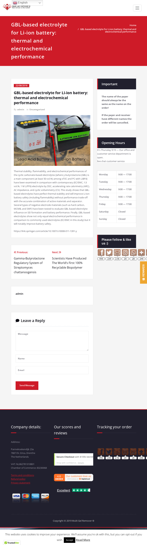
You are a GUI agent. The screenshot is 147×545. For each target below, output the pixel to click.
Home (133, 25)
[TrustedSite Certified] (82, 459)
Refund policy (18, 478)
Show (143, 272)
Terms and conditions (22, 475)
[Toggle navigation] (137, 8)
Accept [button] (69, 540)
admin (20, 109)
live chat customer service (111, 161)
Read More (83, 540)
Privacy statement (20, 482)
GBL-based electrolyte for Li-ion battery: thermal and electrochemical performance (108, 30)
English (22, 2)
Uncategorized (37, 109)
